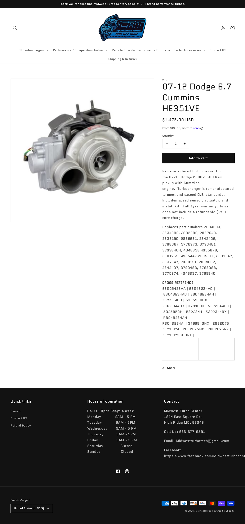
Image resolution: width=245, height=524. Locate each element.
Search (16, 411)
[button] (15, 28)
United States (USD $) (29, 508)
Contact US (19, 418)
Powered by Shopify (223, 510)
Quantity (168, 135)
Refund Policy (21, 425)
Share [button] (171, 368)
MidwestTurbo (203, 510)
